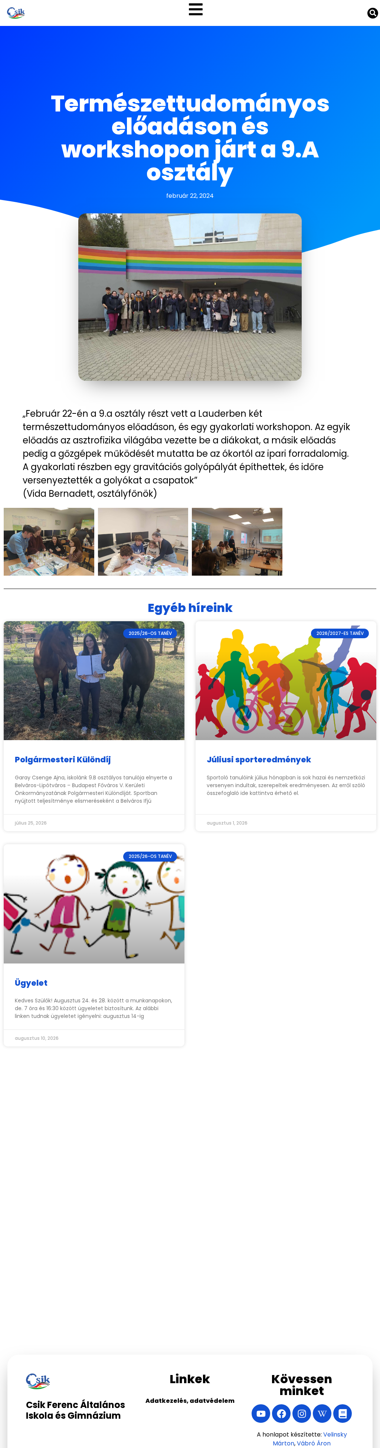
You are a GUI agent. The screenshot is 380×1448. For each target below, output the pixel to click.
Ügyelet (31, 983)
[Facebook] (281, 1413)
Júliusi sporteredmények (259, 759)
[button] (196, 9)
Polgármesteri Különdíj (63, 759)
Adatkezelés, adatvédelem (190, 1401)
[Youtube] (261, 1413)
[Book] (342, 1413)
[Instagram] (301, 1413)
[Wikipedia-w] (322, 1413)
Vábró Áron (314, 1443)
